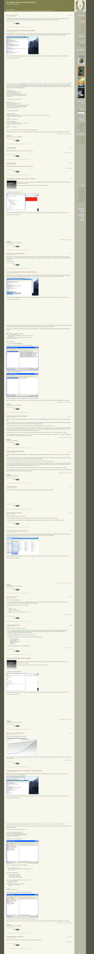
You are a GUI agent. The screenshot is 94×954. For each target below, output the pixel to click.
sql (71, 133)
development (69, 936)
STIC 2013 (83, 123)
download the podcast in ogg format (31, 430)
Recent (83, 24)
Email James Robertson (13, 4)
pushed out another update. (27, 166)
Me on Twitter (82, 191)
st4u (71, 30)
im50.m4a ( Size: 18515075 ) (12, 440)
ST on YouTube (81, 194)
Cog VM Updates (11, 163)
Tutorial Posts (82, 195)
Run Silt (83, 197)
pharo (71, 614)
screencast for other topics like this (24, 131)
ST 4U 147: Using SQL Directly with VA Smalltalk (21, 30)
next (26, 26)
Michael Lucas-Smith (61, 419)
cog (71, 168)
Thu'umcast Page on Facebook (80, 141)
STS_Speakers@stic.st (25, 645)
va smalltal (65, 133)
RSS (83, 18)
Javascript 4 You (23, 182)
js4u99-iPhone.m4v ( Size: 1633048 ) (14, 722)
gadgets (70, 733)
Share (14, 23)
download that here (64, 55)
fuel (69, 614)
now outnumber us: (23, 736)
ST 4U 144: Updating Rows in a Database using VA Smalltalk (24, 770)
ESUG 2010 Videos (81, 200)
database (69, 133)
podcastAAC (69, 416)
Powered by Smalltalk (10, 9)
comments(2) (9, 143)
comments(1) (9, 509)
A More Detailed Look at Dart (15, 936)
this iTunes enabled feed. (55, 434)
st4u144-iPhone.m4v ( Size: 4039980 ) (14, 925)
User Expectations (12, 486)
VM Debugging (82, 198)
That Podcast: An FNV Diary (80, 143)
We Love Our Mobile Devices (15, 733)
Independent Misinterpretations (81, 125)
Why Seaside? (82, 199)
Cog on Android (11, 147)
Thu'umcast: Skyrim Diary (81, 137)
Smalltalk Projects (81, 189)
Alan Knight (9, 939)
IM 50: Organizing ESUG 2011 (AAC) (17, 416)
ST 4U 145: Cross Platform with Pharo (18, 531)
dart (71, 941)
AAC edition (32, 427)
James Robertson (53, 419)
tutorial (68, 239)
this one (52, 425)
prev (29, 26)
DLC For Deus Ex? (12, 15)
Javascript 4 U (82, 129)
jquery (71, 239)
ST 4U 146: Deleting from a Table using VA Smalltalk (22, 272)
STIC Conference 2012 (13, 625)
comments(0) (9, 26)
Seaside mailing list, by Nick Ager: (19, 516)
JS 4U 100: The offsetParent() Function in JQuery (21, 178)
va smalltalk (67, 402)
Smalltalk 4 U (82, 126)
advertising (70, 15)
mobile (71, 760)
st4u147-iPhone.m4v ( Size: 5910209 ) (14, 136)
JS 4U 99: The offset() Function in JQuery (19, 658)
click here (27, 55)
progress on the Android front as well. (25, 150)
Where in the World (81, 44)
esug (64, 437)
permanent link (15, 26)
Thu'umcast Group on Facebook (80, 139)
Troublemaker (40, 432)
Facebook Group (23, 185)
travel (71, 253)
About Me (83, 187)
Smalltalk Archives (81, 32)
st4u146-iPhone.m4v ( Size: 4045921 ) (14, 405)
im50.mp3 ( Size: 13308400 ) (12, 475)
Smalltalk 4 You (13, 33)
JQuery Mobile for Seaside (14, 513)
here (47, 185)
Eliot (7, 166)
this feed (40, 425)
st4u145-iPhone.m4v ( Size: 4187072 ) (14, 586)
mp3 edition (24, 427)
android (71, 152)
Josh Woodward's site (26, 432)
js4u (71, 178)
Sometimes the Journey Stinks (15, 253)
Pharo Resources (81, 128)
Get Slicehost (82, 38)
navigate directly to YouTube (22, 183)
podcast (70, 451)
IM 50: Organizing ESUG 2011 (15, 451)
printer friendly (22, 26)
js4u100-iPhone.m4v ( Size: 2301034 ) (14, 242)
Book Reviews (82, 52)
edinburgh (70, 437)
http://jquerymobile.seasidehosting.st (50, 518)
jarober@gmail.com (22, 434)
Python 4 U (82, 130)
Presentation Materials (82, 46)
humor (70, 486)
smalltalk (62, 133)
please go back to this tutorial (57, 84)
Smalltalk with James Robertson (21, 2)
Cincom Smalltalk (24, 422)
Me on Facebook (81, 193)
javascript (65, 239)
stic (71, 647)
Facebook (34, 434)
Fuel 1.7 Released (12, 596)
